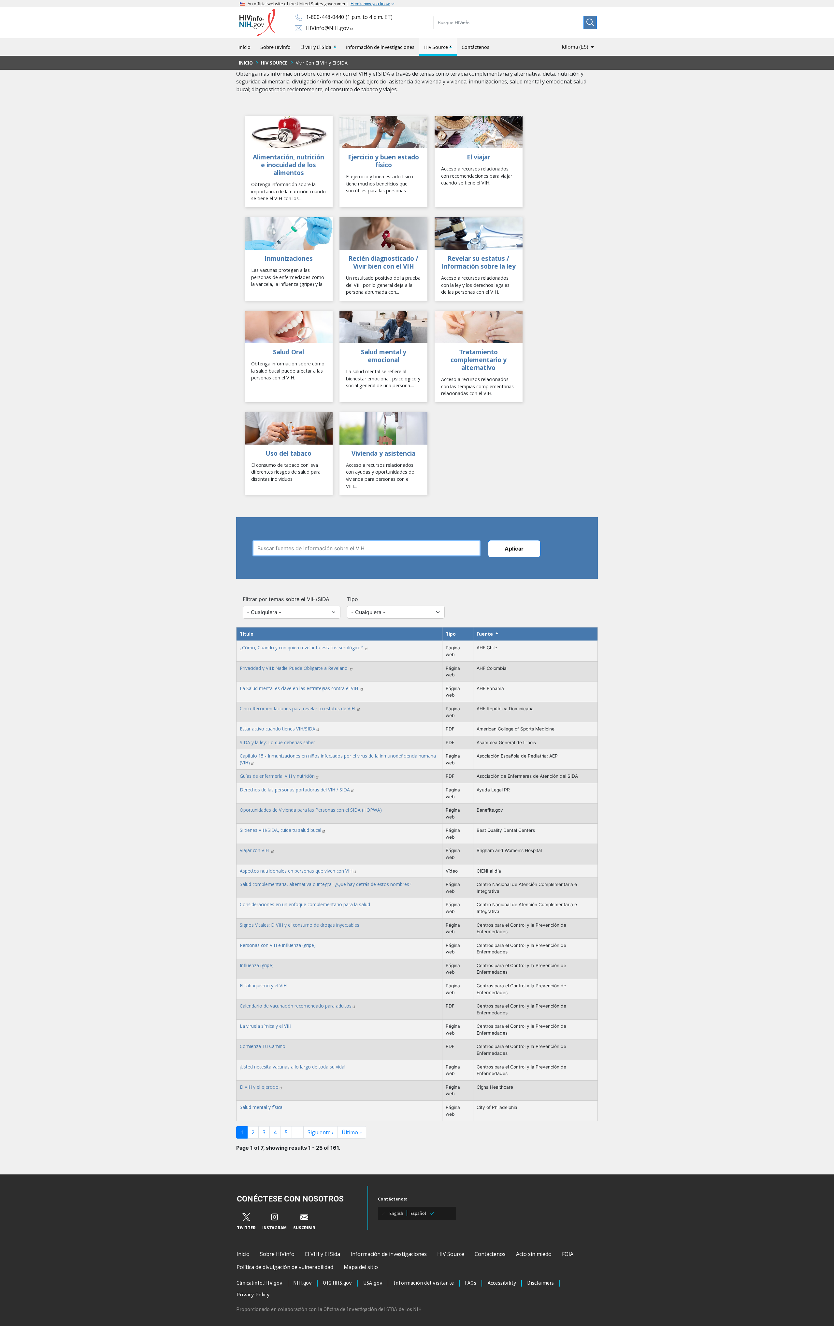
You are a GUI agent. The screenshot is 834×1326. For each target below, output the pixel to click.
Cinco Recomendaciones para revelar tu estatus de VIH (298, 708)
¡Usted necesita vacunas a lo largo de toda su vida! (292, 1067)
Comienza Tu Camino (262, 1046)
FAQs (470, 1283)
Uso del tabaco (288, 453)
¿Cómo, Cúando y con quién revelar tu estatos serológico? (302, 647)
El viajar (478, 157)
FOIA (567, 1254)
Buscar (590, 22)
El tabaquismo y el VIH (263, 985)
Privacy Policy (253, 1295)
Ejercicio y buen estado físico (383, 161)
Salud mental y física (261, 1107)
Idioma (575, 47)
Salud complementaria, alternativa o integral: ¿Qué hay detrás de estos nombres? (325, 884)
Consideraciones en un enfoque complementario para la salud (305, 904)
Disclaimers (540, 1283)
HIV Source (436, 47)
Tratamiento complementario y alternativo (479, 359)
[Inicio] (257, 22)
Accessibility (501, 1283)
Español (418, 1213)
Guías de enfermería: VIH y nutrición (277, 776)
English (396, 1213)
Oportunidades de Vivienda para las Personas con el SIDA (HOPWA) (311, 810)
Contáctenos (475, 47)
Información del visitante (424, 1283)
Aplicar (514, 548)
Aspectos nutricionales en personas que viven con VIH (296, 871)
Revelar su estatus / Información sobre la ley (478, 262)
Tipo (352, 599)
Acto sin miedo (534, 1254)
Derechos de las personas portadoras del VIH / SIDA (295, 790)
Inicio (244, 47)
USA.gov (372, 1283)
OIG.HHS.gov (337, 1283)
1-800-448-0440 (325, 17)
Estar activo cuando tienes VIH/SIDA (277, 729)
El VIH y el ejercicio (259, 1087)
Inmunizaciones (289, 258)
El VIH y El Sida (316, 47)
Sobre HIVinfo (275, 47)
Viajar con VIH (255, 850)
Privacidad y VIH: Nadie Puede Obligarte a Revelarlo (294, 668)
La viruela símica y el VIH (265, 1026)
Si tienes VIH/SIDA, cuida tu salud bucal (280, 830)
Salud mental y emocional (383, 355)
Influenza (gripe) (257, 965)
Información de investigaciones (380, 47)
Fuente (488, 634)
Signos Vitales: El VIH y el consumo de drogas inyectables (299, 925)
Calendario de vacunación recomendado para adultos (296, 1006)
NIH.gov (303, 1283)
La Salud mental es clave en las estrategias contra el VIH (299, 688)
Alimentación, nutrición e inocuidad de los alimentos (288, 165)
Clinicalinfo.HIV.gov (259, 1283)
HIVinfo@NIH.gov (327, 28)
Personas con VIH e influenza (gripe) (278, 945)
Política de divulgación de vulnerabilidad (285, 1267)
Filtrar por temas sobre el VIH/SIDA (286, 599)
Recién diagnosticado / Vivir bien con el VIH (383, 262)
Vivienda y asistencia (383, 453)
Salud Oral (288, 351)
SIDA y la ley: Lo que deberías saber (277, 742)
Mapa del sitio (361, 1267)
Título (246, 634)
